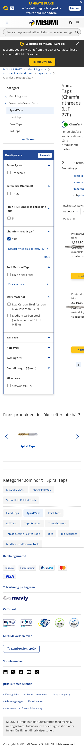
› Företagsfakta (11, 694)
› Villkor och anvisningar (35, 694)
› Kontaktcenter (35, 701)
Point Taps (16, 124)
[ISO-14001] (27, 623)
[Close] (78, 43)
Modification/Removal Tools (22, 544)
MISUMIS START (12, 69)
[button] (75, 8)
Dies (50, 534)
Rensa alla (44, 155)
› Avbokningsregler (13, 701)
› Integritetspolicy (61, 694)
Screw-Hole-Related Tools (18, 73)
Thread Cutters (57, 523)
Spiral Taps (45, 73)
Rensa (47, 256)
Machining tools (37, 69)
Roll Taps (15, 131)
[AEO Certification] (44, 623)
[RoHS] (59, 623)
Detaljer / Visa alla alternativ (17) (26, 248)
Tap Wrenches (69, 534)
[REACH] (74, 623)
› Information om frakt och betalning (22, 708)
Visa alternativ (16, 284)
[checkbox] (28, 173)
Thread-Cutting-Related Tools (23, 534)
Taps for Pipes (32, 523)
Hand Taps (16, 117)
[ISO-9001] (9, 623)
